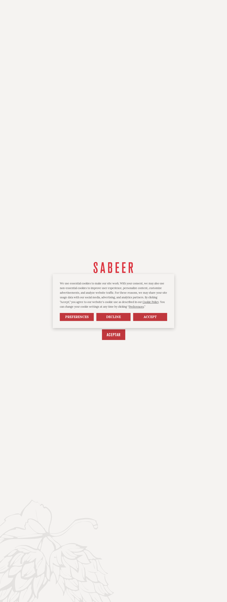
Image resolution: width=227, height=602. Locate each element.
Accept (150, 317)
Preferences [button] (136, 306)
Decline (113, 317)
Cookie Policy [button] (151, 302)
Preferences (77, 317)
